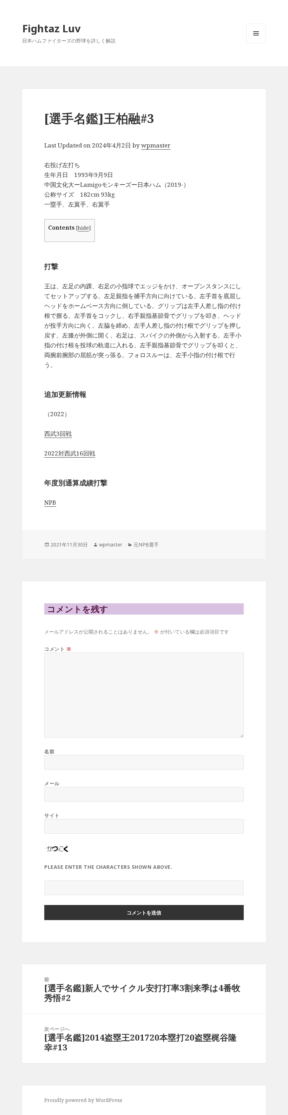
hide (83, 227)
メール (52, 783)
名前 (49, 751)
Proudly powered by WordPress (83, 1100)
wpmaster (156, 145)
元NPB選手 (146, 544)
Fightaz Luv (51, 28)
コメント (57, 648)
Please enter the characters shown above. (108, 867)
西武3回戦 (58, 433)
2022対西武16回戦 (69, 453)
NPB (50, 502)
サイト (52, 815)
